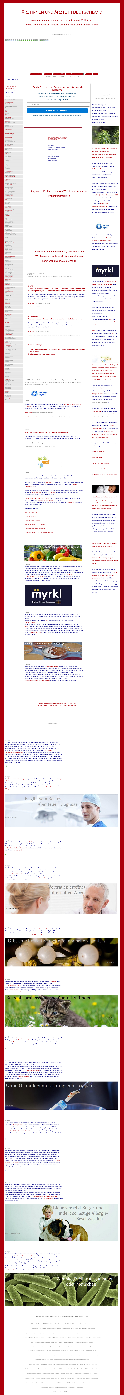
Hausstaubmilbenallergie (9, 209)
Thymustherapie (8, 371)
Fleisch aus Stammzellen (10, 182)
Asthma (6, 132)
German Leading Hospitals (10, 191)
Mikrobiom (7, 281)
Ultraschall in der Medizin (10, 380)
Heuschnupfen (7, 217)
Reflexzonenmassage (9, 323)
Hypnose (6, 237)
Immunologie (7, 240)
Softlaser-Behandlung (9, 356)
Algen (49, 1323)
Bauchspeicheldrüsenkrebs (10, 141)
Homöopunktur (7, 229)
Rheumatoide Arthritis (9, 333)
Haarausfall (7, 203)
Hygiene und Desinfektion (10, 233)
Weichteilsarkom (8, 395)
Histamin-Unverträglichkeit (10, 213)
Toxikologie (7, 376)
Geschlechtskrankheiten (9, 192)
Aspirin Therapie (8, 130)
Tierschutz (7, 368)
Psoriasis (6, 318)
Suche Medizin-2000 (58, 74)
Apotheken (7, 125)
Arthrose (6, 128)
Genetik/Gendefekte (9, 188)
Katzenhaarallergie (8, 249)
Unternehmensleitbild (36, 74)
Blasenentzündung (8, 148)
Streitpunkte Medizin (9, 362)
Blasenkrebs (7, 149)
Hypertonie (7, 236)
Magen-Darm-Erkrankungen (10, 273)
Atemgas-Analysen (9, 134)
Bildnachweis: (48, 76)
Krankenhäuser (8, 260)
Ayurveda (6, 138)
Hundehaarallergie (8, 230)
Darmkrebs (7, 167)
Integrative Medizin (9, 245)
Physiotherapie (8, 306)
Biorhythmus (7, 146)
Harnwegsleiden (8, 206)
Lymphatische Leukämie (9, 269)
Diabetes (7, 169)
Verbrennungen (8, 387)
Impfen (6, 238)
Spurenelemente (8, 358)
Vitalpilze (6, 392)
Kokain (6, 253)
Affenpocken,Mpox (8, 105)
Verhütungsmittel (8, 388)
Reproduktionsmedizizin (9, 330)
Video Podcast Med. (9, 389)
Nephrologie (7, 290)
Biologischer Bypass (9, 144)
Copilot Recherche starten (57, 110)
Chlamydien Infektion (9, 159)
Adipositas (40, 1323)
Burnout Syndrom (8, 155)
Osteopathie (7, 300)
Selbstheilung (7, 353)
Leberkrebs (7, 268)
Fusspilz (6, 186)
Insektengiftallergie (8, 244)
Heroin (6, 218)
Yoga (5, 399)
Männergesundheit (8, 272)
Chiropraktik (7, 161)
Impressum (88, 74)
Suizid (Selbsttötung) (9, 364)
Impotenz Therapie (8, 241)
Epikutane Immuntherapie (10, 175)
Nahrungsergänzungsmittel (10, 287)
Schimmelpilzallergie (9, 337)
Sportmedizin (7, 357)
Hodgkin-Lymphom (8, 226)
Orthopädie (7, 296)
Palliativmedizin (8, 302)
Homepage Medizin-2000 (10, 99)
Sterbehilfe (7, 361)
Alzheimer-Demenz (8, 119)
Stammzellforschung (9, 360)
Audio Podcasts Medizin (9, 136)
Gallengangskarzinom (9, 187)
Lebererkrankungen (9, 267)
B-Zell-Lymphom (8, 156)
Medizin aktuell (8, 277)
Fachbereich (47, 74)
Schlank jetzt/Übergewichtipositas (11, 344)
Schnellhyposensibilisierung (10, 338)
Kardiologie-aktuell (8, 246)
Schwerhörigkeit (8, 350)
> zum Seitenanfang (52, 723)
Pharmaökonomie (8, 304)
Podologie (6, 311)
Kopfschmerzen (8, 257)
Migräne (6, 280)
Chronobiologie (7, 160)
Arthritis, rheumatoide (9, 126)
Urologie (6, 383)
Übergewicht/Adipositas (9, 377)
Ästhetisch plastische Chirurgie (11, 106)
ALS (5, 109)
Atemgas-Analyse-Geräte (99, 402)
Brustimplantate (8, 152)
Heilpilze (6, 214)
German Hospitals (8, 190)
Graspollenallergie (8, 198)
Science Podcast (8, 346)
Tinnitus (6, 373)
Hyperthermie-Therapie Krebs (10, 234)
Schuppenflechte (8, 348)
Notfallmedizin (8, 295)
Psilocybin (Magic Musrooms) (10, 317)
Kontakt (96, 74)
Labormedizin (7, 265)
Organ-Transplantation (9, 298)
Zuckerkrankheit (8, 402)
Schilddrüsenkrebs (8, 335)
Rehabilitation (7, 325)
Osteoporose (7, 299)
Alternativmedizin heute (9, 118)
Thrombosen (7, 369)
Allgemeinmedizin (8, 115)
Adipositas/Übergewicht (9, 103)
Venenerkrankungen (9, 385)
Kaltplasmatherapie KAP (9, 248)
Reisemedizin (7, 326)
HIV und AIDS (7, 223)
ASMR (6, 110)
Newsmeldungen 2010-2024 (10, 294)
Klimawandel (7, 254)
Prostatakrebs (7, 315)
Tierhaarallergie (8, 372)
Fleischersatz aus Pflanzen (10, 183)
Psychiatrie (7, 319)
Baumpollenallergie (8, 140)
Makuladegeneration (9, 275)
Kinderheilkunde (8, 252)
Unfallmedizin (7, 381)
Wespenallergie (8, 396)
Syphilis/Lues (7, 365)
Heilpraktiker (7, 211)
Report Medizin (8, 329)
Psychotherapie (8, 321)
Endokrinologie (7, 172)
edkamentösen (97, 417)
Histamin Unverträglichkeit (10, 222)
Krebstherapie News (9, 264)
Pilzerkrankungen (8, 308)
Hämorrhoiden (7, 202)
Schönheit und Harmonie (10, 341)
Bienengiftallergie (8, 142)
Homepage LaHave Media (10, 101)
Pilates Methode (8, 307)
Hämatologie (7, 200)
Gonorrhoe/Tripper (8, 196)
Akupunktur (7, 113)
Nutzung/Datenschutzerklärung (75, 74)
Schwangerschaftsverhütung (10, 349)
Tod (5, 375)
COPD (6, 164)
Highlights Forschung (9, 221)
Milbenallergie (7, 283)
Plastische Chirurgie (9, 310)
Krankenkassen (8, 261)
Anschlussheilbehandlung (10, 122)
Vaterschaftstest (8, 384)
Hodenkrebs (7, 225)
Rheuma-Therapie (8, 331)
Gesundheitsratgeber (9, 194)
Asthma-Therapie (107, 417)
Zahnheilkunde (8, 400)
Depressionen (7, 168)
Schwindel (7, 352)
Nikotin (6, 292)
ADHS (6, 107)
